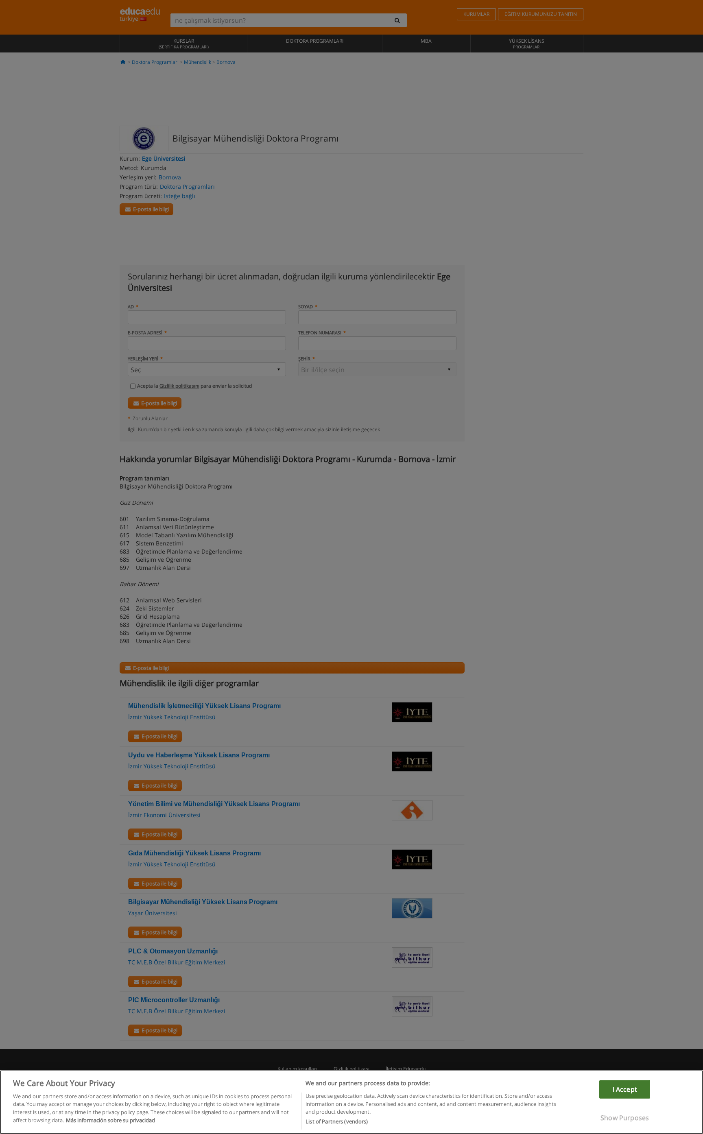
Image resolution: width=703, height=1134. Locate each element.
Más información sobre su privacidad (110, 1120)
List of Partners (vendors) (337, 1121)
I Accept (625, 1088)
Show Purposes (624, 1117)
